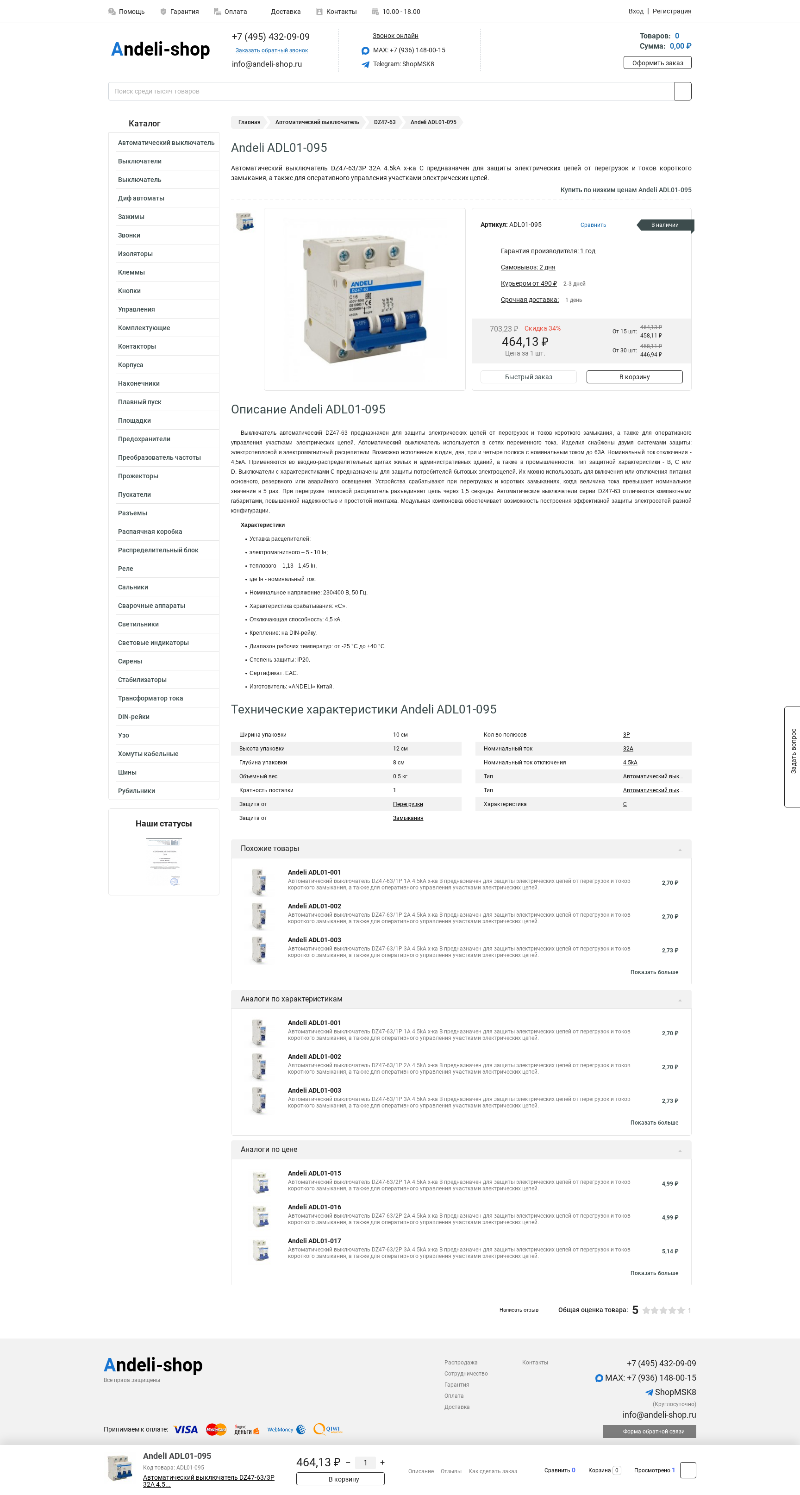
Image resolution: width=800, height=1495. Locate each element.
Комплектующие (144, 328)
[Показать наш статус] (164, 861)
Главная (249, 122)
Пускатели (134, 494)
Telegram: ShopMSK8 (403, 64)
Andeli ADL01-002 (314, 906)
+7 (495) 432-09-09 (270, 36)
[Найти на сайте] (683, 91)
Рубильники (136, 790)
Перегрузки (408, 804)
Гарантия (184, 11)
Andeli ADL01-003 (314, 940)
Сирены (130, 661)
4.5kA (630, 762)
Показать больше (654, 972)
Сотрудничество (466, 1373)
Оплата (236, 11)
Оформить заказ (657, 63)
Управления (136, 309)
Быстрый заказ (528, 377)
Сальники (133, 587)
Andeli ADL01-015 (314, 1173)
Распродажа (461, 1362)
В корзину (634, 377)
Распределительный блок (158, 550)
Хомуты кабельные (148, 753)
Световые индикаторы (153, 642)
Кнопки (129, 290)
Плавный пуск (140, 402)
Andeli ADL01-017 (314, 1241)
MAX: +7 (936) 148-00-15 (408, 50)
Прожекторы (138, 476)
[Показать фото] (245, 222)
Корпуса (131, 365)
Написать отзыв (519, 1310)
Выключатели (140, 161)
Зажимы (131, 216)
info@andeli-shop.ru (658, 1415)
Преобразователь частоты (159, 457)
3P (626, 735)
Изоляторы (135, 253)
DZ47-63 (385, 122)
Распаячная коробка (150, 531)
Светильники (138, 624)
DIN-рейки (134, 716)
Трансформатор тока (150, 698)
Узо (123, 735)
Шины (127, 772)
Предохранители (144, 439)
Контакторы (137, 346)
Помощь (132, 11)
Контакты (341, 11)
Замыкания (408, 818)
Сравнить (557, 1470)
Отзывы (451, 1471)
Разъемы (132, 513)
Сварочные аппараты (151, 605)
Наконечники (139, 383)
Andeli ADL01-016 (314, 1207)
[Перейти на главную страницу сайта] (160, 50)
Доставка (285, 11)
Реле (125, 568)
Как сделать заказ (493, 1471)
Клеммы (131, 272)
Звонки (129, 235)
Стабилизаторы (142, 679)
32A (628, 748)
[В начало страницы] (688, 1470)
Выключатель (140, 179)
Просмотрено (652, 1470)
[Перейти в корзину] (630, 41)
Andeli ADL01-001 (314, 872)
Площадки (134, 420)
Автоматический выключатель (166, 142)
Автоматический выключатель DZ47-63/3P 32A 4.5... (209, 1481)
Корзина (599, 1470)
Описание (421, 1471)
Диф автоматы (141, 198)
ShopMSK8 (674, 1392)
